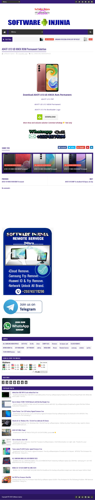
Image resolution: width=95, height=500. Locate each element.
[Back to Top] (92, 497)
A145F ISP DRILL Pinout (18, 430)
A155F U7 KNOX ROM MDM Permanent (75, 169)
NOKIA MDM (47, 348)
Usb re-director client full (19, 439)
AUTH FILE (24, 344)
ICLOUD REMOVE (75, 344)
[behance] (88, 497)
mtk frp (39, 348)
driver (38, 344)
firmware (54, 344)
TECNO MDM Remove (9, 352)
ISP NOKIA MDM (19, 348)
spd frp (88, 348)
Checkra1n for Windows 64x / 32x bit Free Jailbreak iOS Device (30, 421)
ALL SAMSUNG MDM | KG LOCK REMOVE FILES (25, 458)
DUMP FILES (46, 344)
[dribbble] (82, 497)
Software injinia (42, 9)
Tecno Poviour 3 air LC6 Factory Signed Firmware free (28, 411)
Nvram (55, 348)
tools (19, 352)
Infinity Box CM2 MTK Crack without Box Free (25, 392)
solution (81, 348)
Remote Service (64, 348)
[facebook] (76, 1)
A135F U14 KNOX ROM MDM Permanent (16, 169)
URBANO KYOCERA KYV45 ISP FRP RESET (59, 39)
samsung (73, 348)
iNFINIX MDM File (7, 348)
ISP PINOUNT (42, 39)
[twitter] (79, 1)
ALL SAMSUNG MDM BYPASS (41, 54)
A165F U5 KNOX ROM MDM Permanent (45, 169)
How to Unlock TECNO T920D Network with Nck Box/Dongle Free (30, 402)
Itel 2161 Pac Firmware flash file (21, 477)
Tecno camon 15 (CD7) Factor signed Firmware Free (27, 449)
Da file (32, 344)
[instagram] (85, 1)
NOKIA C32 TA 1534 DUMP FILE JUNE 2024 (24, 468)
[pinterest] (82, 1)
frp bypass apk (64, 344)
